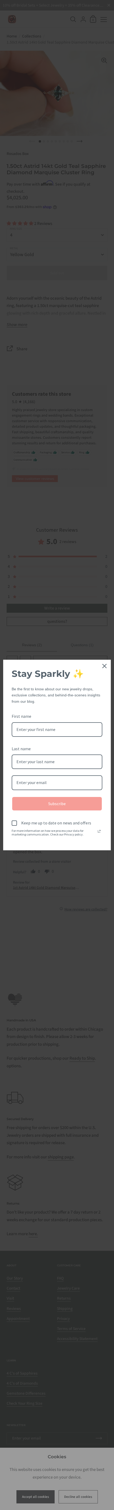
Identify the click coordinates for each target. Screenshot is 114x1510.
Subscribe (57, 803)
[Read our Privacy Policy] (99, 831)
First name (21, 716)
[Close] (104, 666)
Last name (21, 748)
